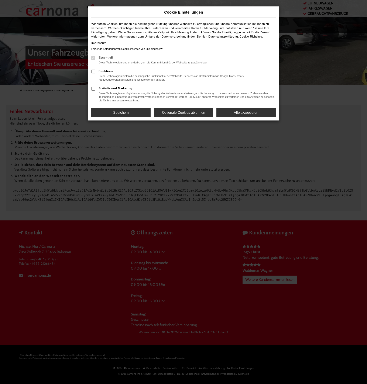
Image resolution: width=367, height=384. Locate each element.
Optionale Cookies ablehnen (183, 112)
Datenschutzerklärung (223, 36)
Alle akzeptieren (246, 112)
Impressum (98, 43)
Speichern (121, 112)
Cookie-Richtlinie (251, 36)
